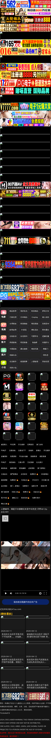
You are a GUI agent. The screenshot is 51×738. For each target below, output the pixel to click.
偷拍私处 (4, 468)
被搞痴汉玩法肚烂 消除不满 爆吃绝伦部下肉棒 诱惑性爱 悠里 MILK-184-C (38, 636)
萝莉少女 (45, 311)
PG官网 (13, 444)
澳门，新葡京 (15, 486)
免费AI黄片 (36, 498)
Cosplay (35, 317)
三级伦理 (13, 317)
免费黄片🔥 (14, 480)
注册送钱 (12, 450)
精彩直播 (43, 456)
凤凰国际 (13, 456)
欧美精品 (34, 311)
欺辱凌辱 (13, 330)
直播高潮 (33, 456)
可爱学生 (34, 336)
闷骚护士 (45, 342)
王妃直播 (30, 462)
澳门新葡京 (41, 468)
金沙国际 (4, 486)
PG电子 (3, 450)
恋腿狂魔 (45, 336)
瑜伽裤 (34, 342)
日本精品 (23, 317)
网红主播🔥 (5, 504)
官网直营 (30, 444)
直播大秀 (44, 486)
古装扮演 (13, 336)
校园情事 (23, 361)
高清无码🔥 (25, 498)
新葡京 (38, 450)
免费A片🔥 (27, 492)
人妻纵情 (34, 361)
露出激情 (23, 349)
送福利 (31, 450)
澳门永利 (39, 444)
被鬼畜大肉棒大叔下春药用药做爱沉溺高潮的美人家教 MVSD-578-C (38, 687)
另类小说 (13, 367)
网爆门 (45, 349)
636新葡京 (45, 474)
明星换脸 (23, 342)
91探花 (24, 330)
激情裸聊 (4, 480)
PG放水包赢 (23, 456)
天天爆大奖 (45, 480)
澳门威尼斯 (5, 492)
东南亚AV (45, 323)
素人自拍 (45, 317)
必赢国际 (4, 456)
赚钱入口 (15, 498)
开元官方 (35, 480)
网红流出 (34, 330)
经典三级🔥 (16, 492)
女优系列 (23, 336)
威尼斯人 (4, 444)
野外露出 (45, 330)
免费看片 (25, 486)
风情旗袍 (13, 342)
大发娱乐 (4, 474)
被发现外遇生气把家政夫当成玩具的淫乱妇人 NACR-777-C (38, 662)
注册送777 (22, 450)
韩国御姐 (23, 323)
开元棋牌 (21, 444)
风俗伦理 (45, 361)
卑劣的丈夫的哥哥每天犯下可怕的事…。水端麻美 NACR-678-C (13, 636)
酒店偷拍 (12, 462)
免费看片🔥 (34, 474)
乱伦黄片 (39, 462)
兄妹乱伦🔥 (37, 492)
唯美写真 (34, 349)
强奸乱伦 (23, 311)
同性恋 (45, 355)
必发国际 (31, 468)
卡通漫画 (13, 349)
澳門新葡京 (14, 474)
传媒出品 (13, 355)
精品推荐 (13, 311)
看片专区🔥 (5, 498)
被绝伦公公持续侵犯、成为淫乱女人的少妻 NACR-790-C (13, 687)
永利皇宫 (24, 474)
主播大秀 (21, 462)
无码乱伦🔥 (25, 480)
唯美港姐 (34, 323)
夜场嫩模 (22, 468)
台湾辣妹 (13, 323)
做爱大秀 (35, 486)
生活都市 (13, 361)
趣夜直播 (13, 468)
